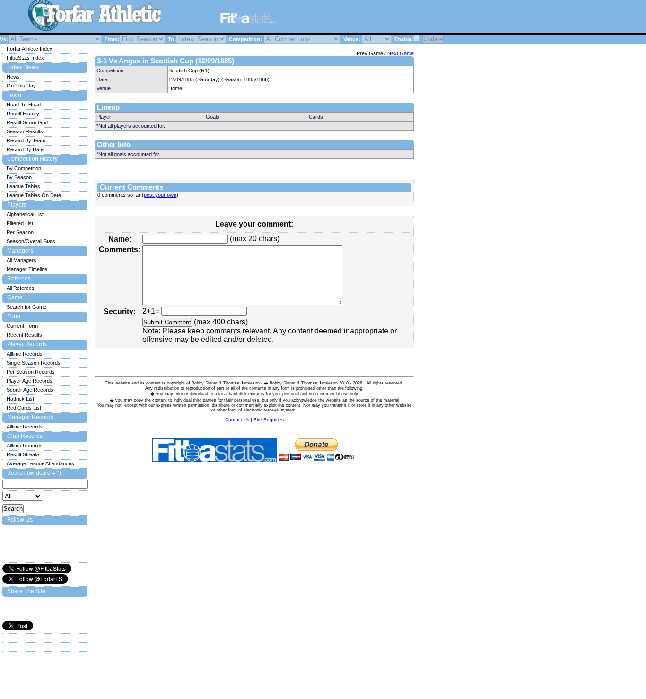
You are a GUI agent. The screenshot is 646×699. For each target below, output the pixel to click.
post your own (160, 195)
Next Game (400, 53)
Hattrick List (20, 399)
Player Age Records (29, 381)
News (13, 76)
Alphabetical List (25, 214)
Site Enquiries (268, 419)
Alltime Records (25, 354)
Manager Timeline (27, 269)
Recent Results (24, 335)
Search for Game (26, 307)
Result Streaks (24, 454)
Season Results (25, 131)
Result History (23, 113)
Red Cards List (24, 408)
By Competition (24, 168)
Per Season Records (31, 372)
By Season (19, 177)
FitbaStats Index (25, 58)
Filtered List (20, 223)
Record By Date (25, 149)
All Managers (21, 260)
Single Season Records (34, 363)
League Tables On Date (34, 195)
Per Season (20, 232)
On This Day (21, 85)
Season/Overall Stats (31, 241)
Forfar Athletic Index (29, 49)
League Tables (23, 186)
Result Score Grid (27, 122)
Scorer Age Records (30, 390)
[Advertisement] (404, 18)
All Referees (21, 288)
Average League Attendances (40, 463)
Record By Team (26, 140)
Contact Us (237, 419)
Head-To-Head (24, 104)
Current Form (22, 326)
